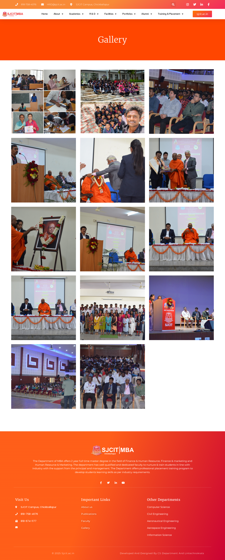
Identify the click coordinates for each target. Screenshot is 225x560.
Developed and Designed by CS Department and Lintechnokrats (162, 553)
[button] (173, 4)
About (57, 13)
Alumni (145, 13)
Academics (74, 13)
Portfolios (127, 13)
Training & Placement (169, 13)
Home (45, 13)
